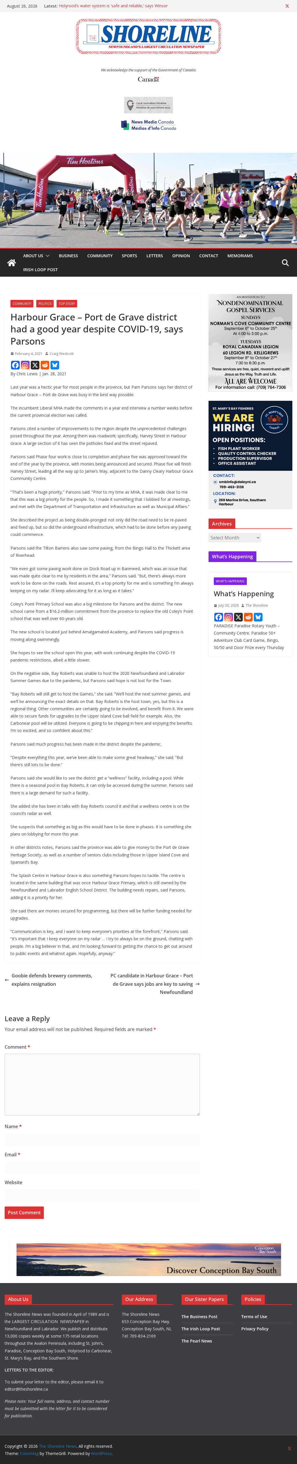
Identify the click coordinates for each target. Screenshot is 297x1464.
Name (13, 1126)
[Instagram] (25, 365)
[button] (46, 256)
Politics (45, 304)
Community (100, 255)
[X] (35, 365)
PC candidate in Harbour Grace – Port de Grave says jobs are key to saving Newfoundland (152, 984)
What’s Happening (244, 593)
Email (12, 1154)
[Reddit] (45, 365)
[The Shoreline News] (148, 157)
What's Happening (230, 581)
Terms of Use (254, 1316)
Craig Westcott (62, 353)
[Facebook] (15, 365)
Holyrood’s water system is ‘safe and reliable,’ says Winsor (113, 6)
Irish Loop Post (40, 269)
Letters (154, 255)
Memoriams (240, 255)
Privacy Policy (255, 1328)
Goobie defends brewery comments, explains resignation (52, 979)
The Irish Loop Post (201, 1328)
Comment (17, 1047)
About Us (33, 255)
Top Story (67, 304)
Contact (208, 255)
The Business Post (200, 1316)
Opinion (181, 255)
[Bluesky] (54, 365)
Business (68, 255)
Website (13, 1182)
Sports (129, 255)
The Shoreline (257, 605)
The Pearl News (197, 1341)
